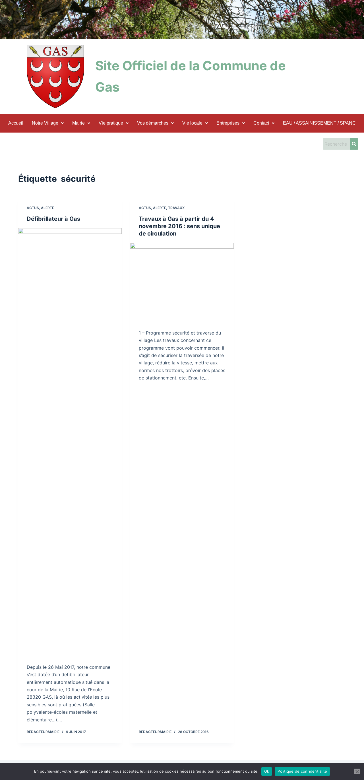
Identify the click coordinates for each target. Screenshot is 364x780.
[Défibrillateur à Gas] (70, 441)
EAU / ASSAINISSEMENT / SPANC (319, 123)
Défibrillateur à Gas (53, 218)
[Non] (357, 771)
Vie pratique (111, 123)
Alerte (47, 208)
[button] (48, 123)
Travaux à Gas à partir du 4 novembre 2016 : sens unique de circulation (179, 226)
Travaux (176, 208)
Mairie (78, 123)
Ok (266, 771)
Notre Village (45, 123)
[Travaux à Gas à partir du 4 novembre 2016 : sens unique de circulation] (182, 282)
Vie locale (192, 123)
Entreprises (227, 123)
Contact (261, 123)
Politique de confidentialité (302, 771)
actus (33, 208)
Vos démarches (152, 123)
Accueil (15, 123)
